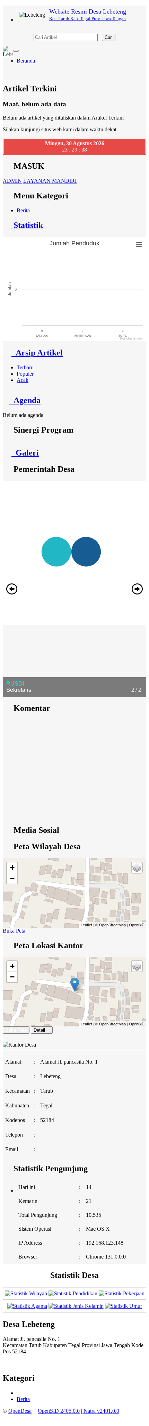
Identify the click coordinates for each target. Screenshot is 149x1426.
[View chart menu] (139, 244)
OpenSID (136, 924)
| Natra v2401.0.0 (100, 1411)
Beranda (26, 61)
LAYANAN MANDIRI (50, 181)
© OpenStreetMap (110, 924)
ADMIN (12, 181)
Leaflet (86, 924)
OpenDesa (20, 1411)
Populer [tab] (25, 374)
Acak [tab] (22, 380)
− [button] (12, 878)
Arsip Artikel (37, 352)
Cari (109, 37)
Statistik (26, 225)
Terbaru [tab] (25, 367)
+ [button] (12, 867)
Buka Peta (14, 931)
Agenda (25, 400)
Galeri (25, 452)
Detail (39, 1030)
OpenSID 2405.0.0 (59, 1411)
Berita (23, 210)
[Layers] (137, 867)
